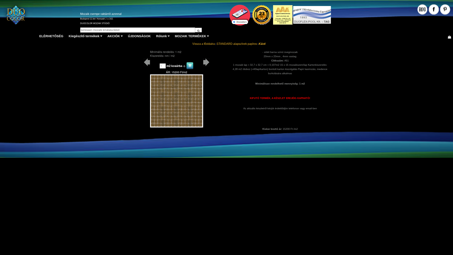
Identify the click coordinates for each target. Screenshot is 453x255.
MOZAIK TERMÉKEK (190, 36)
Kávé (262, 43)
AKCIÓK (113, 36)
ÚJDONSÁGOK (139, 36)
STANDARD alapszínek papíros (237, 43)
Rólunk (161, 36)
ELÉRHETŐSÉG (51, 36)
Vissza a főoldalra (203, 43)
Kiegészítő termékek (84, 36)
